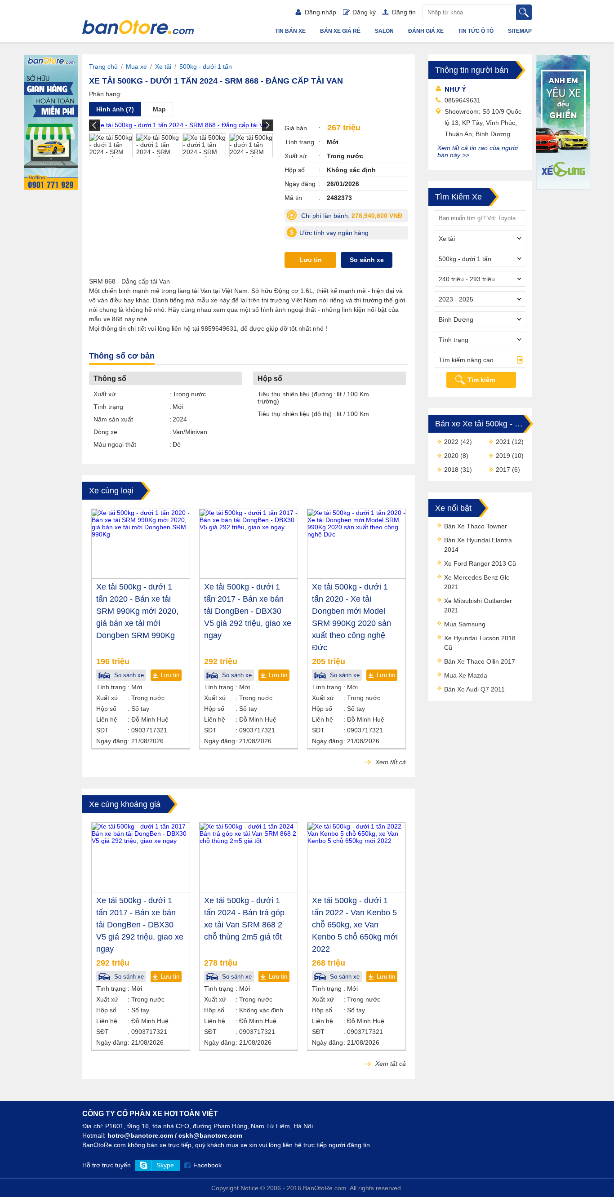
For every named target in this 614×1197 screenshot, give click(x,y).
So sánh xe (367, 259)
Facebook (207, 1165)
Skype (165, 1165)
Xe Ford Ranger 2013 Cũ (480, 563)
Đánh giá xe (426, 31)
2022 (451, 441)
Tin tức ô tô (476, 31)
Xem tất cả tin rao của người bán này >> (477, 151)
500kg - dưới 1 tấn (205, 66)
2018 (451, 469)
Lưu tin (310, 259)
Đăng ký (364, 12)
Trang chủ (103, 66)
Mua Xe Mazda (465, 675)
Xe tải (163, 66)
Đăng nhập (320, 12)
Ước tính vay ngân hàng (334, 232)
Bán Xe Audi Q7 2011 (474, 689)
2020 (451, 455)
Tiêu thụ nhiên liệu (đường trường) (295, 397)
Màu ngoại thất (114, 444)
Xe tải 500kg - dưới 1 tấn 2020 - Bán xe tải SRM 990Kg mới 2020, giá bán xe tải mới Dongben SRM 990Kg (137, 611)
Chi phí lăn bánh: (353, 217)
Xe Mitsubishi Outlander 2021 (478, 605)
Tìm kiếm (481, 379)
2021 (503, 441)
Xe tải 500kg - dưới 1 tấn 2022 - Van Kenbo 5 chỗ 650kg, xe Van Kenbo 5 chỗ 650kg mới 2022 (355, 924)
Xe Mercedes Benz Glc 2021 (476, 582)
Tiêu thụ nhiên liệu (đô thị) (295, 413)
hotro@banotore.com (140, 1135)
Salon (384, 31)
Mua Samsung (464, 624)
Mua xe (136, 66)
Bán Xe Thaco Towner (475, 526)
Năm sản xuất (113, 419)
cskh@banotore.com (210, 1135)
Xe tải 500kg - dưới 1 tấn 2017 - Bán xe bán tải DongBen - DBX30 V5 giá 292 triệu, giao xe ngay (247, 611)
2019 (503, 455)
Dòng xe (105, 431)
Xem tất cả (390, 762)
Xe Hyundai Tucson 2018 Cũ (480, 642)
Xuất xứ (104, 394)
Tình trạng (108, 406)
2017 (503, 469)
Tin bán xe (290, 31)
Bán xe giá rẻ (340, 31)
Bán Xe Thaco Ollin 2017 (479, 661)
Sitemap (520, 31)
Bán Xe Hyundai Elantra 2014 (478, 544)
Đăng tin (404, 12)
